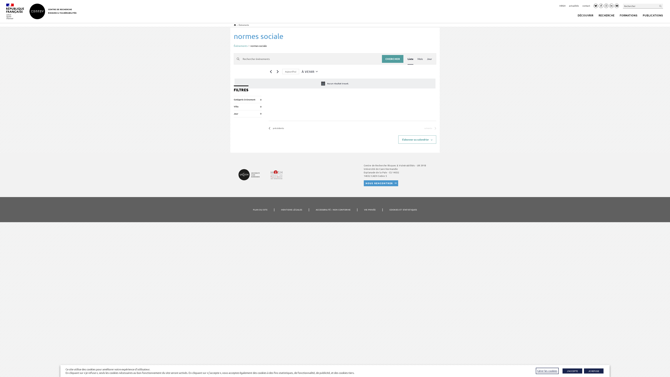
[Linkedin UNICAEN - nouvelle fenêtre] (611, 6)
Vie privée (370, 209)
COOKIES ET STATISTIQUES (403, 209)
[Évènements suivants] (278, 71)
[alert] (335, 83)
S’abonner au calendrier (415, 139)
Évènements (244, 25)
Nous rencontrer (379, 183)
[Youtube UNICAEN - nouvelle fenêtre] (617, 6)
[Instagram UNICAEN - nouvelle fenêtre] (606, 6)
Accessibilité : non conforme (333, 209)
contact (586, 5)
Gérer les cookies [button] (547, 370)
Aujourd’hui (290, 71)
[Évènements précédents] (271, 71)
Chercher (392, 58)
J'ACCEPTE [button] (572, 370)
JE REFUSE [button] (593, 370)
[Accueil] (235, 25)
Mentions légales (291, 209)
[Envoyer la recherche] (660, 6)
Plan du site (260, 209)
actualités (574, 5)
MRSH (562, 5)
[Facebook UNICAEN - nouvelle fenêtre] (601, 6)
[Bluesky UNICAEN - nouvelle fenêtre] (596, 5)
